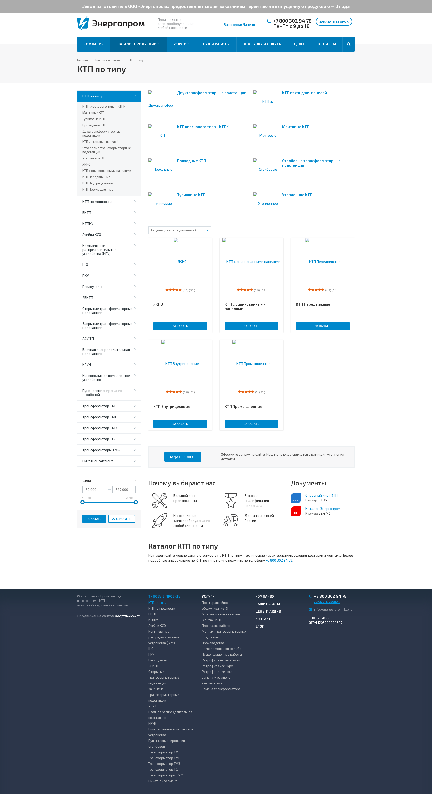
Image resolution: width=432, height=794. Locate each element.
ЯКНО (86, 164)
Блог (260, 626)
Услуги (181, 44)
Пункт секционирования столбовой (102, 392)
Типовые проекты (165, 596)
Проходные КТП (94, 125)
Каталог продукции (138, 44)
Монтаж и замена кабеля (221, 614)
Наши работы (216, 44)
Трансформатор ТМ (98, 406)
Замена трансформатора (221, 689)
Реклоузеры (92, 286)
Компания (94, 44)
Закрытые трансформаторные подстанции (107, 325)
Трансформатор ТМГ (99, 417)
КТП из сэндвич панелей (100, 142)
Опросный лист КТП (322, 495)
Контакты (326, 44)
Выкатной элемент (97, 461)
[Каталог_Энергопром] (296, 511)
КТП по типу (92, 96)
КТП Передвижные (96, 177)
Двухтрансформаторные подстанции (101, 133)
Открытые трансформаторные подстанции (107, 310)
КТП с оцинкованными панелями (106, 171)
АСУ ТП (88, 338)
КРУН (86, 364)
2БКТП (87, 297)
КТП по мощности (97, 201)
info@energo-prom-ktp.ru (333, 609)
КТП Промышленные (98, 189)
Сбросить (123, 518)
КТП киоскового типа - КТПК (104, 106)
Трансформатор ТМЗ (99, 428)
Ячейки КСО (91, 234)
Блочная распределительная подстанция (106, 351)
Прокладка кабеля (216, 626)
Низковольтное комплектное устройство (106, 377)
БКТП (86, 212)
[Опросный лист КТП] (296, 498)
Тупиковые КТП (93, 119)
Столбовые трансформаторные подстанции (106, 150)
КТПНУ (88, 223)
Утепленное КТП (94, 158)
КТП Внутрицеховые (97, 183)
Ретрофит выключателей (221, 660)
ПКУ (85, 275)
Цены (299, 44)
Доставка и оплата (262, 44)
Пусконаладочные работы (222, 654)
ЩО (85, 264)
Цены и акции (269, 611)
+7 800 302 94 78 (292, 20)
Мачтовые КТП (93, 113)
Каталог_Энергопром (323, 508)
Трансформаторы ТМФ (101, 450)
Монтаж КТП (211, 620)
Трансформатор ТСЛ (99, 439)
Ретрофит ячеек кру (217, 666)
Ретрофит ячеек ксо (217, 672)
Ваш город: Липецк (239, 25)
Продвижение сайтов (96, 616)
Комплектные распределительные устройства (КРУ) (99, 249)
